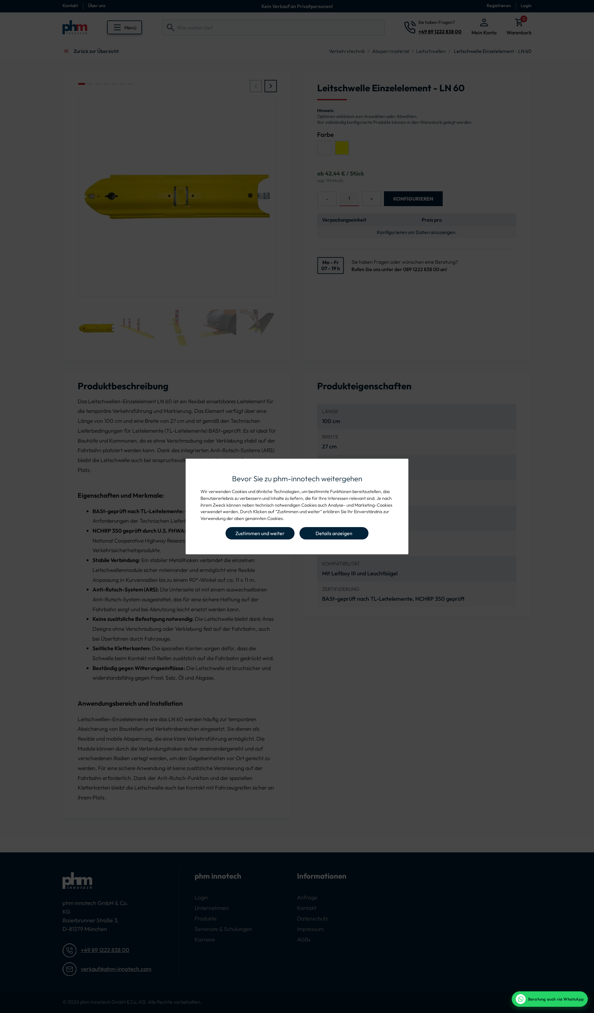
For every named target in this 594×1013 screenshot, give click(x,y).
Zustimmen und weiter (260, 533)
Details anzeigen (334, 533)
